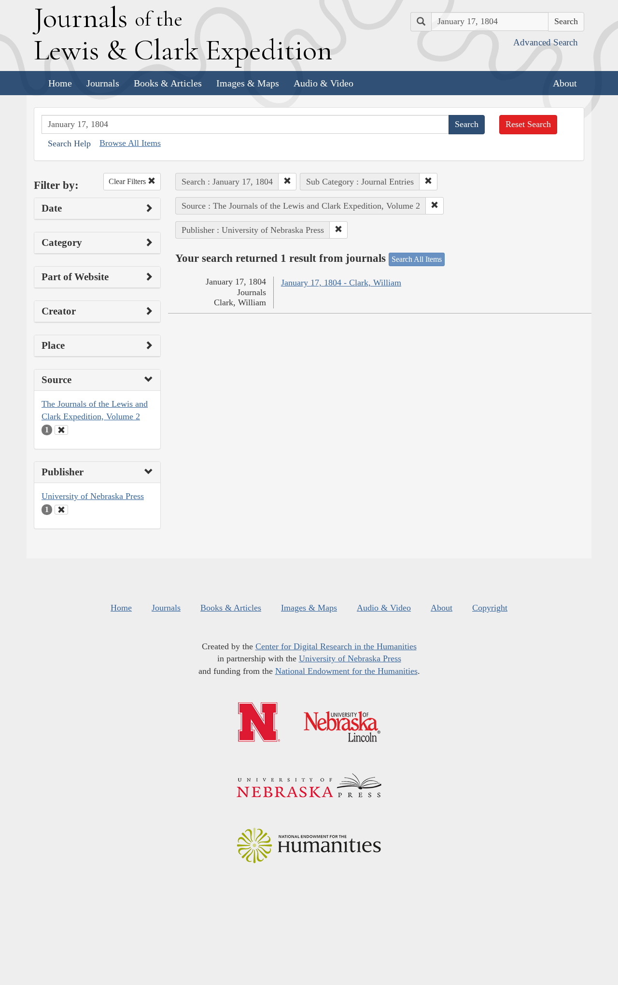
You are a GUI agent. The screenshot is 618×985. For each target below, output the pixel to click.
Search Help (69, 143)
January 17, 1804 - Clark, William (341, 282)
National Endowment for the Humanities (346, 671)
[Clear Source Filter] (61, 430)
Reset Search (528, 124)
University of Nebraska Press (93, 496)
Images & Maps (247, 83)
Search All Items (417, 259)
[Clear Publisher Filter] (61, 509)
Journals (102, 83)
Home (60, 83)
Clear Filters (128, 181)
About (565, 83)
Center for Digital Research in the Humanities (336, 646)
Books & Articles (168, 83)
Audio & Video (323, 83)
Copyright (489, 608)
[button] (287, 181)
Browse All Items (130, 143)
